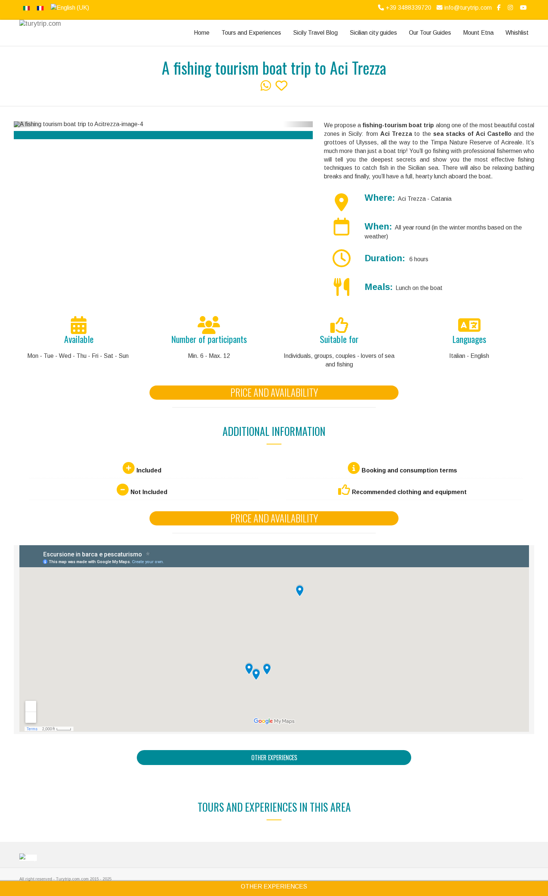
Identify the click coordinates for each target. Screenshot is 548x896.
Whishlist (517, 32)
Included (148, 470)
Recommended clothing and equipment (409, 492)
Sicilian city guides (373, 32)
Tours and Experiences (251, 32)
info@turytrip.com (468, 7)
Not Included (148, 492)
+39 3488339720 (408, 7)
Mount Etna (478, 32)
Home (202, 32)
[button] (29, 124)
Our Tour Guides (430, 32)
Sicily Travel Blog (315, 32)
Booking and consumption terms (409, 470)
